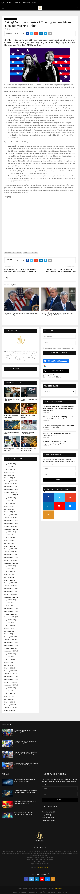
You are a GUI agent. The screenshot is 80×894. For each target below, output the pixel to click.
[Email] (47, 879)
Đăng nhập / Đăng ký (30, 2)
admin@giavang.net (21, 360)
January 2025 (8, 517)
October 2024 (8, 526)
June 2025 (7, 503)
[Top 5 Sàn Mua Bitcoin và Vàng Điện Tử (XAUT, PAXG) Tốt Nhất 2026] (7, 793)
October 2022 (8, 594)
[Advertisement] (40, 223)
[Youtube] (42, 879)
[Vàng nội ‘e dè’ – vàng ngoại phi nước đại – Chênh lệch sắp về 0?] (29, 408)
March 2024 (8, 546)
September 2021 (9, 617)
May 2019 (7, 696)
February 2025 (9, 515)
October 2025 (8, 492)
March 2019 (8, 702)
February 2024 (9, 549)
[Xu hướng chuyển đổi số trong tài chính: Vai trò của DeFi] (7, 782)
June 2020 (7, 659)
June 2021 (7, 625)
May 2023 (7, 574)
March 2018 (8, 710)
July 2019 (7, 690)
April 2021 (7, 631)
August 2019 (8, 688)
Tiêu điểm (7, 19)
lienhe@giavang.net (43, 867)
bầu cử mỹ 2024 (17, 252)
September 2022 (9, 597)
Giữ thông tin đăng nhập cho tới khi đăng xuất (58, 348)
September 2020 (9, 651)
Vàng (43, 815)
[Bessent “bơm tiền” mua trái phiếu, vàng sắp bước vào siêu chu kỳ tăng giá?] (29, 441)
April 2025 (7, 509)
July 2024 (7, 534)
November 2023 (9, 557)
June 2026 (7, 469)
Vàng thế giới (46, 817)
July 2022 (7, 602)
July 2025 (7, 500)
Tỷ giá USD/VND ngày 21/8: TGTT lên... (27, 433)
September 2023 (9, 563)
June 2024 (7, 537)
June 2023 (7, 571)
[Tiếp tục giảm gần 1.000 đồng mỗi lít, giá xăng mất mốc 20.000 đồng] (7, 754)
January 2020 (8, 673)
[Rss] (53, 879)
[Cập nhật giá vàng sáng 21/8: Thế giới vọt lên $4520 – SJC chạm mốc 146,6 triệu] (12, 441)
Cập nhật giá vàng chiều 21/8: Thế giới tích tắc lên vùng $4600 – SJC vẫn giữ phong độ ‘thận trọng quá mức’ (58, 408)
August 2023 (8, 566)
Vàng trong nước (32, 892)
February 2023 (9, 583)
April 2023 (7, 577)
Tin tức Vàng (22, 892)
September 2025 (9, 495)
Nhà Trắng (27, 252)
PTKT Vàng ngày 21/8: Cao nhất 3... (11, 416)
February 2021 (9, 637)
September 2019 (9, 685)
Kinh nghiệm (51, 892)
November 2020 (9, 645)
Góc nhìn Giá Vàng (62, 892)
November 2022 (9, 591)
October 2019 (8, 682)
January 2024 (8, 551)
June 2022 (7, 605)
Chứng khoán (46, 820)
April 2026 (7, 475)
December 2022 (9, 588)
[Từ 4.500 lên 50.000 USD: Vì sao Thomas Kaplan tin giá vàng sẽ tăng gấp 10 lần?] (12, 425)
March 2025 (8, 512)
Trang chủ (14, 892)
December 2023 (9, 554)
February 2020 (9, 671)
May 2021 (7, 628)
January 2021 (8, 639)
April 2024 (7, 543)
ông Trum (34, 252)
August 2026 (8, 464)
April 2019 (7, 699)
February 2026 (9, 481)
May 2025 (7, 506)
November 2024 (9, 523)
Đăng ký (58, 377)
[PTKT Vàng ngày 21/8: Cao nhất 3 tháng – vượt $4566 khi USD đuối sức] (12, 408)
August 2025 (8, 498)
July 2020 (7, 656)
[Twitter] (31, 879)
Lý (7, 29)
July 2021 (7, 622)
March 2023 (8, 580)
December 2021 (9, 608)
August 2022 (8, 600)
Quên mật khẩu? (48, 375)
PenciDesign (58, 888)
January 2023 (8, 585)
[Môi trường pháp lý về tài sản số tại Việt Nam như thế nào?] (7, 804)
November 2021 (9, 611)
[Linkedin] (37, 879)
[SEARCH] (73, 392)
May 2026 (7, 472)
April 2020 (7, 665)
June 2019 (7, 693)
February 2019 (9, 705)
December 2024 (9, 520)
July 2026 (7, 466)
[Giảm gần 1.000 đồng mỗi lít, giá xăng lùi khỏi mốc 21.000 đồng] (7, 765)
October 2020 (8, 648)
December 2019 (9, 676)
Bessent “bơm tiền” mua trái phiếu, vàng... (28, 449)
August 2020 (8, 654)
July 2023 (7, 568)
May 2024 (7, 540)
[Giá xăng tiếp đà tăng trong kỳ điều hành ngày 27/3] (7, 732)
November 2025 (9, 489)
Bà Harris (8, 252)
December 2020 (9, 642)
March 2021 (8, 634)
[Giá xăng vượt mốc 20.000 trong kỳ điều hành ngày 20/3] (7, 743)
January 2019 (8, 707)
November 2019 (9, 679)
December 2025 (9, 486)
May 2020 (7, 662)
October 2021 (8, 614)
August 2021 (8, 620)
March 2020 (8, 668)
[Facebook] (26, 879)
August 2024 (8, 532)
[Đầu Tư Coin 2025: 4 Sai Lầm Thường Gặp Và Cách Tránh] (7, 815)
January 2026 (8, 483)
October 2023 (8, 560)
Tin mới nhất (13, 19)
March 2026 (8, 478)
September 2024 (9, 529)
